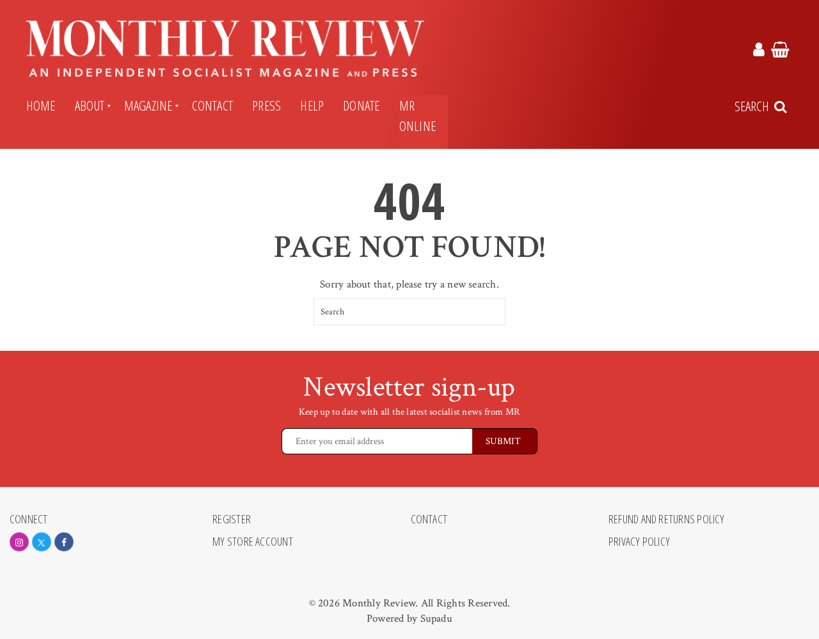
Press (266, 105)
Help (312, 105)
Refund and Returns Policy (666, 519)
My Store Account (252, 542)
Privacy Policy (639, 542)
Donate (361, 105)
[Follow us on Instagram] (19, 541)
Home (41, 105)
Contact (213, 105)
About (90, 105)
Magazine (148, 105)
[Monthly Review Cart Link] (780, 52)
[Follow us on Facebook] (64, 541)
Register (231, 519)
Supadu (436, 619)
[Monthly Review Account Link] (759, 52)
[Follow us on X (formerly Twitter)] (41, 541)
